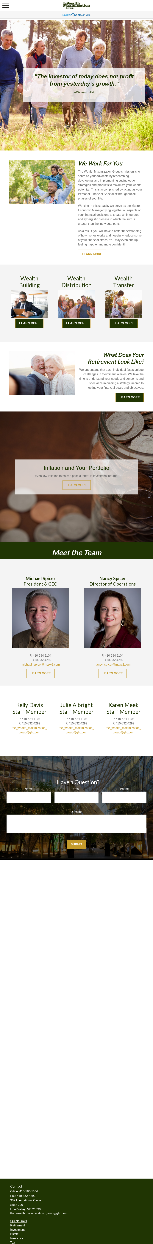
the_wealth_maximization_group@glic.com (38, 1213)
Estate (14, 1234)
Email (76, 788)
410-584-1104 (28, 1191)
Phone (124, 788)
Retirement (17, 1225)
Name (29, 788)
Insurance (16, 1238)
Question (76, 811)
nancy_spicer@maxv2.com (112, 664)
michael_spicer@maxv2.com (40, 664)
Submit (76, 844)
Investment (17, 1229)
